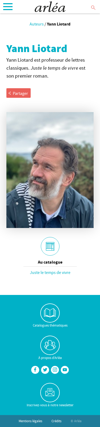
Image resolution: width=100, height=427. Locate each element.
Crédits (56, 421)
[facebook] (35, 370)
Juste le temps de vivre (50, 272)
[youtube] (65, 370)
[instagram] (55, 370)
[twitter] (45, 370)
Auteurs (37, 24)
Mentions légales (30, 421)
